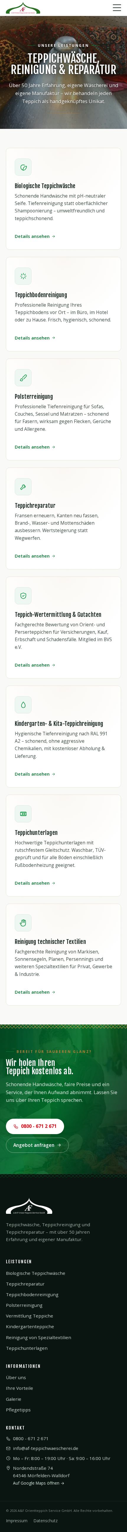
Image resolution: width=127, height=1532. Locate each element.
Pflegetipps (18, 1410)
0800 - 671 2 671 (39, 1126)
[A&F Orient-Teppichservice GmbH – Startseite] (23, 8)
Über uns (16, 1377)
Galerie (13, 1399)
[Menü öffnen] (117, 7)
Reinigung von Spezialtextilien (38, 1337)
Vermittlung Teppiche (29, 1316)
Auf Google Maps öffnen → (38, 1483)
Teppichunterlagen (27, 1348)
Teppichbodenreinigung (32, 1294)
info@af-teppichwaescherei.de (45, 1448)
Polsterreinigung (24, 1305)
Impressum (16, 1520)
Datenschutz (45, 1520)
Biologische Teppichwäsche (35, 1273)
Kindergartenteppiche (30, 1326)
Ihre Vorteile (19, 1388)
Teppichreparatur (25, 1284)
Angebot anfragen (33, 1145)
